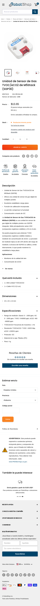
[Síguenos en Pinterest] (16, 574)
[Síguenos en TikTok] (24, 574)
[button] (38, 73)
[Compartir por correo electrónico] (36, 156)
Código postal (7, 406)
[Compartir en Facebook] (23, 156)
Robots (8, 19)
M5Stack (5, 94)
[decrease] (13, 139)
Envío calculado (16, 115)
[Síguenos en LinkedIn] (29, 574)
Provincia (5, 395)
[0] (36, 4)
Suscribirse (20, 554)
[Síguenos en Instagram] (12, 574)
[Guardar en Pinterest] (27, 156)
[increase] (27, 139)
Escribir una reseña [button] (20, 365)
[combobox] (17, 11)
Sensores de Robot (29, 19)
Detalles (5, 174)
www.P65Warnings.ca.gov (18, 462)
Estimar (8, 419)
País (3, 385)
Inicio (2, 19)
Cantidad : (6, 139)
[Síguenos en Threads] (33, 574)
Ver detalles (15, 174)
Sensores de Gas (6, 21)
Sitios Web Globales (8, 564)
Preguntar (25, 174)
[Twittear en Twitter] (32, 156)
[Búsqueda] (35, 11)
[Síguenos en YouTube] (20, 574)
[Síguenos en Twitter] (8, 574)
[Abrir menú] (3, 5)
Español (27, 564)
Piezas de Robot (17, 19)
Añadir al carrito (20, 147)
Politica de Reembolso (10, 429)
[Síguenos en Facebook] (3, 574)
